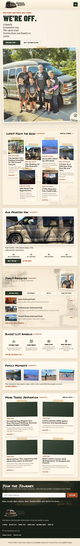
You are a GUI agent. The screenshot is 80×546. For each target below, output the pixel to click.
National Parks (41, 524)
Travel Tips (22, 524)
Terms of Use (17, 535)
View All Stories (65, 133)
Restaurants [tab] (31, 293)
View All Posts (67, 397)
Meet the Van (12, 261)
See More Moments (11, 386)
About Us (50, 524)
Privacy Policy (6, 535)
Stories (4, 524)
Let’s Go (72, 495)
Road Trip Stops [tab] (66, 293)
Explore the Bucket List (13, 354)
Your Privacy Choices (25, 542)
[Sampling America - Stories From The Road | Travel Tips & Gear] (15, 4)
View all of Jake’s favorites (14, 323)
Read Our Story (11, 42)
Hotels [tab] (49, 293)
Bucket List (13, 524)
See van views (27, 261)
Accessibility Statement (40, 542)
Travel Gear (31, 524)
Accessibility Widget (65, 542)
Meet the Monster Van (31, 42)
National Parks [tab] (13, 293)
